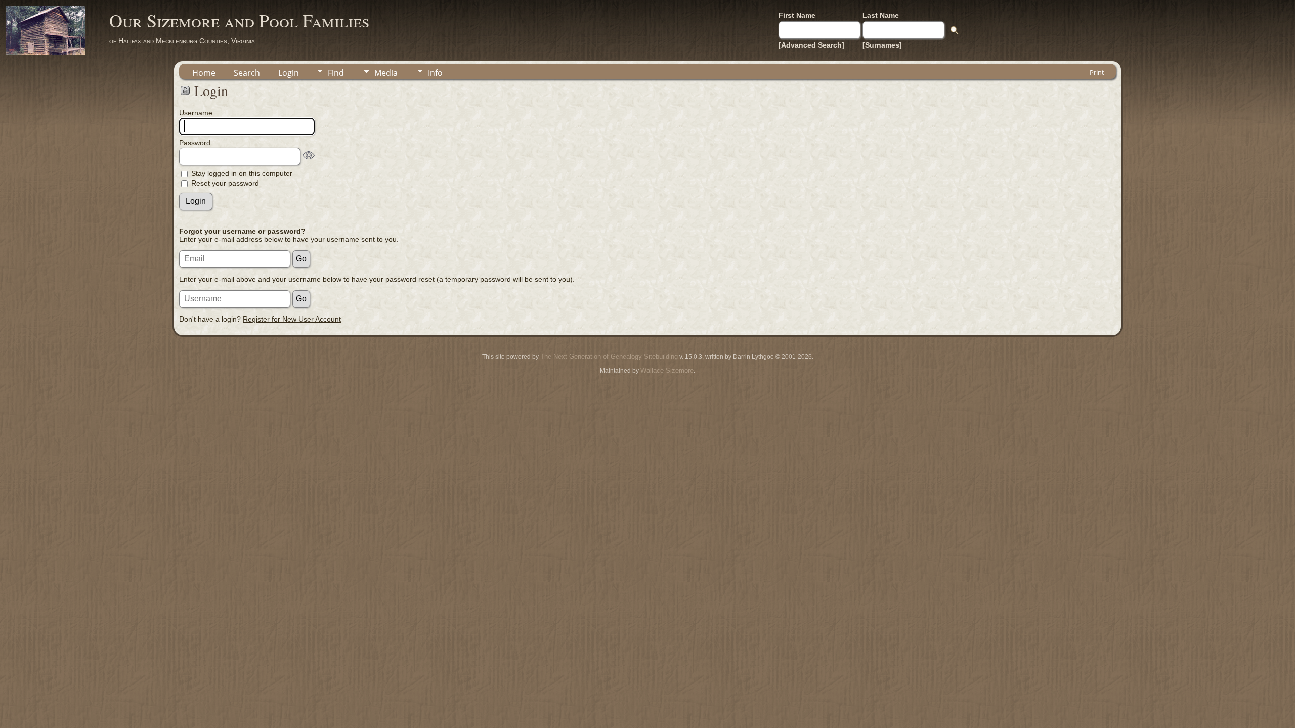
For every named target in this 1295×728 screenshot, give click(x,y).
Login (288, 72)
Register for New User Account (292, 319)
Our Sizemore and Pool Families (239, 20)
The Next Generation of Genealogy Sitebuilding (609, 356)
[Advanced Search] (811, 45)
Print (1097, 72)
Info (435, 72)
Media (386, 72)
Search (247, 72)
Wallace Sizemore (667, 370)
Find (336, 72)
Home (203, 72)
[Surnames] (882, 45)
